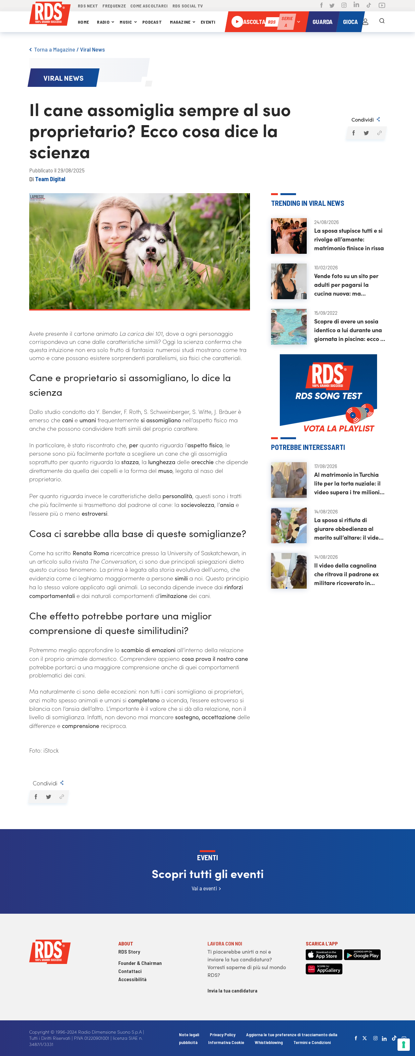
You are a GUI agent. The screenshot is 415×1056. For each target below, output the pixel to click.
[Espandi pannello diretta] (298, 22)
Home (83, 22)
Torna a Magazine (54, 49)
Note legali (189, 1034)
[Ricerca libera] (382, 21)
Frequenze (114, 5)
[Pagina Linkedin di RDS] (356, 6)
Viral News (92, 49)
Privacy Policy (222, 1034)
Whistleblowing (269, 1042)
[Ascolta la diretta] (237, 22)
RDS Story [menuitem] (129, 951)
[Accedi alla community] (365, 21)
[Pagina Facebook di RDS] (321, 6)
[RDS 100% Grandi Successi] (50, 15)
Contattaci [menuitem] (130, 971)
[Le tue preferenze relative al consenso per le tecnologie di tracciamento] (403, 1044)
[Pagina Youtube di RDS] (382, 6)
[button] (353, 132)
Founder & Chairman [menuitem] (140, 963)
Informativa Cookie (226, 1042)
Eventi (208, 22)
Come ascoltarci (149, 5)
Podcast (152, 22)
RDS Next (88, 5)
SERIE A (287, 22)
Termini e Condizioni (312, 1042)
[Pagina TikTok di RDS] (368, 6)
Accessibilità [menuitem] (132, 979)
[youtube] (404, 1038)
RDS (271, 22)
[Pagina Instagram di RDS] (344, 6)
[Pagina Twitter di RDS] (332, 6)
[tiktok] (394, 1038)
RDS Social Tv (187, 5)
